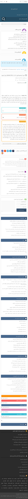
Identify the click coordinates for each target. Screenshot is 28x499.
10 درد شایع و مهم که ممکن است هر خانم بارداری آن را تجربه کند (16, 231)
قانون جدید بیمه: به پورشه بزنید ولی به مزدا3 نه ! (18, 291)
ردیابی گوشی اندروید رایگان (21, 261)
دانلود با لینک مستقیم (22, 110)
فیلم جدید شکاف (24, 447)
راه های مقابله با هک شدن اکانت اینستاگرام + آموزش (18, 307)
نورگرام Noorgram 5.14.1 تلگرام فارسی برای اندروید (18, 259)
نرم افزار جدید (4, 485)
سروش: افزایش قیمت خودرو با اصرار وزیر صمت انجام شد (17, 293)
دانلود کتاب (23, 410)
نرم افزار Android (21, 485)
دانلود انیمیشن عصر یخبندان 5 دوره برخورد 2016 (19, 439)
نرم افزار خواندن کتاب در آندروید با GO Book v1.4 (18, 271)
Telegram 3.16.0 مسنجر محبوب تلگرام (20, 267)
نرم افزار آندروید (15, 485)
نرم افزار (26, 485)
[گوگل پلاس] (5, 2)
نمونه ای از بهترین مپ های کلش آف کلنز (14, 34)
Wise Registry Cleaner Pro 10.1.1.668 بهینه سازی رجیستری (17, 341)
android (21, 478)
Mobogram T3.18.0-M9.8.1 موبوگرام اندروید (19, 263)
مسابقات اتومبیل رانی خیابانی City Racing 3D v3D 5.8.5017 (14, 39)
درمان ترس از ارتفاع (14, 46)
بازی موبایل (22, 69)
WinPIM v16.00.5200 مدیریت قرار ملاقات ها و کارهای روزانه (16, 351)
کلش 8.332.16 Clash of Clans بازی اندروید (18, 189)
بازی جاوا (5, 478)
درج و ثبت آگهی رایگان (21, 401)
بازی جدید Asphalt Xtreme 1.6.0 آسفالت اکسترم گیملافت (16, 179)
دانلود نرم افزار (23, 405)
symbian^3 (25, 478)
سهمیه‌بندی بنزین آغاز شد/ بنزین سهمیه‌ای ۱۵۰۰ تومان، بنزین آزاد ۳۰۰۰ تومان (14, 279)
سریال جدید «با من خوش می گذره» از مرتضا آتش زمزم (18, 449)
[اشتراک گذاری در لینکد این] (10, 151)
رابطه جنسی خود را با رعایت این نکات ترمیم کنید (18, 235)
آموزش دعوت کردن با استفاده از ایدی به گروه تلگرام (17, 191)
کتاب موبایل (21, 490)
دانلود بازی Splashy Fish (8, 162)
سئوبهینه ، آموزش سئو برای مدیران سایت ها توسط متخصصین (14, 48)
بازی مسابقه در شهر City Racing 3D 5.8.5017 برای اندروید (14, 37)
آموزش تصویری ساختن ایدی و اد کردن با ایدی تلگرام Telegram (16, 309)
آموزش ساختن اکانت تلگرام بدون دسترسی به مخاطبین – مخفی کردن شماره (14, 311)
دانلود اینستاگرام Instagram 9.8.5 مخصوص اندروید (18, 269)
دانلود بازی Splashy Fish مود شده (21, 166)
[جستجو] (4, 19)
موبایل (2, 483)
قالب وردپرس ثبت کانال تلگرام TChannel (19, 345)
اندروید (15, 478)
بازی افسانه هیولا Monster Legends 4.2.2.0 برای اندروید (16, 183)
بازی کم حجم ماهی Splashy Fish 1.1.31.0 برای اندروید (13, 75)
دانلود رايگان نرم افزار (24, 483)
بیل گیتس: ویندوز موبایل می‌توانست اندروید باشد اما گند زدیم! (16, 286)
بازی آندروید (18, 69)
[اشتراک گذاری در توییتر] (8, 151)
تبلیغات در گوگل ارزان (21, 414)
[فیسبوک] (3, 2)
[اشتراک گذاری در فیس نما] (13, 151)
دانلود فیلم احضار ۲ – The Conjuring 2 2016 (20, 444)
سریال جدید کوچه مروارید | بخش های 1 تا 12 (20, 437)
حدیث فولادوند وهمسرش (22, 185)
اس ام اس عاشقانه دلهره (22, 331)
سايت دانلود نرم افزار (11, 483)
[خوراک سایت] (1, 2)
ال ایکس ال (14, 9)
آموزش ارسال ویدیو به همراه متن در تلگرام (19, 303)
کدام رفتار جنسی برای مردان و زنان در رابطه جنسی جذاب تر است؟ (15, 229)
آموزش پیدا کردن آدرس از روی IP (21, 301)
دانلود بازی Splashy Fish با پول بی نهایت (8, 163)
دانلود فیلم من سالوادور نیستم (22, 434)
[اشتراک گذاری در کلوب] (2, 153)
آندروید (18, 478)
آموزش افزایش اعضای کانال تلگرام (20, 305)
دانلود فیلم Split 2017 (22, 321)
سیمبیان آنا (5, 483)
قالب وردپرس (23, 396)
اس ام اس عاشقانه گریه (22, 329)
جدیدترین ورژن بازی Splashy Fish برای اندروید (19, 162)
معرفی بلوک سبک (14, 32)
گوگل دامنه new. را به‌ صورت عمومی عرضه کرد (18, 281)
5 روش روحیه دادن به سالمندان (21, 233)
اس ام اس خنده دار (23, 323)
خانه (25, 69)
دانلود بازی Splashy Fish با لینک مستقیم (20, 163)
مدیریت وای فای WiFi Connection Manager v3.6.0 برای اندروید (16, 265)
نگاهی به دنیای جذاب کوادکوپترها (14, 44)
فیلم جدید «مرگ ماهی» (23, 452)
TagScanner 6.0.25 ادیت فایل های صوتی (20, 349)
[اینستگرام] (6, 2)
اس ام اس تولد (23, 325)
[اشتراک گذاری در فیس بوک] (2, 151)
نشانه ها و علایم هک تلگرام (21, 187)
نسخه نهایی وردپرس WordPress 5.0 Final (19, 347)
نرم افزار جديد (9, 485)
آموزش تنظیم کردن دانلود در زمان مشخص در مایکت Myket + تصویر (15, 313)
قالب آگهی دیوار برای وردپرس (21, 343)
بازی (12, 478)
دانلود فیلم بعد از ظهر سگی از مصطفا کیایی (20, 442)
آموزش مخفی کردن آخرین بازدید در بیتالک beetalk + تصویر (16, 193)
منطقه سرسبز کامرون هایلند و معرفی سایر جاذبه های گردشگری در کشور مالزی (14, 176)
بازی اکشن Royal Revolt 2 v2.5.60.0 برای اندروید (17, 181)
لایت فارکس (14, 41)
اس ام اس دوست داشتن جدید (21, 327)
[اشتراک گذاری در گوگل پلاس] (5, 151)
